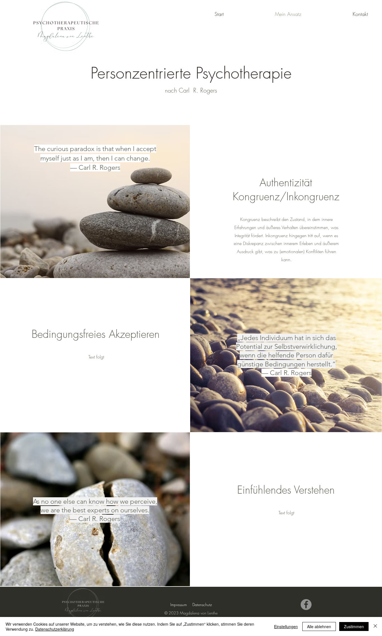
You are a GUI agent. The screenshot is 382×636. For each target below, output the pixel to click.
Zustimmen (354, 626)
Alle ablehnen (319, 626)
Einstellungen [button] (286, 626)
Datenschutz (202, 604)
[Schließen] (375, 626)
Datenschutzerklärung (54, 629)
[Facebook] (306, 604)
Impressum (178, 604)
